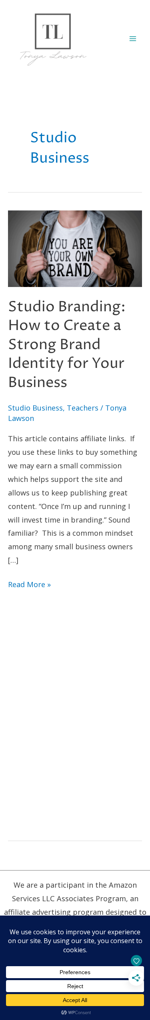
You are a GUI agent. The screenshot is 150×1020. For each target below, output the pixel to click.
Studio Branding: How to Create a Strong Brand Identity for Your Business (67, 345)
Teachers (82, 408)
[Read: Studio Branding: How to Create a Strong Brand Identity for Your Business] (75, 248)
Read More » (29, 585)
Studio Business (35, 408)
